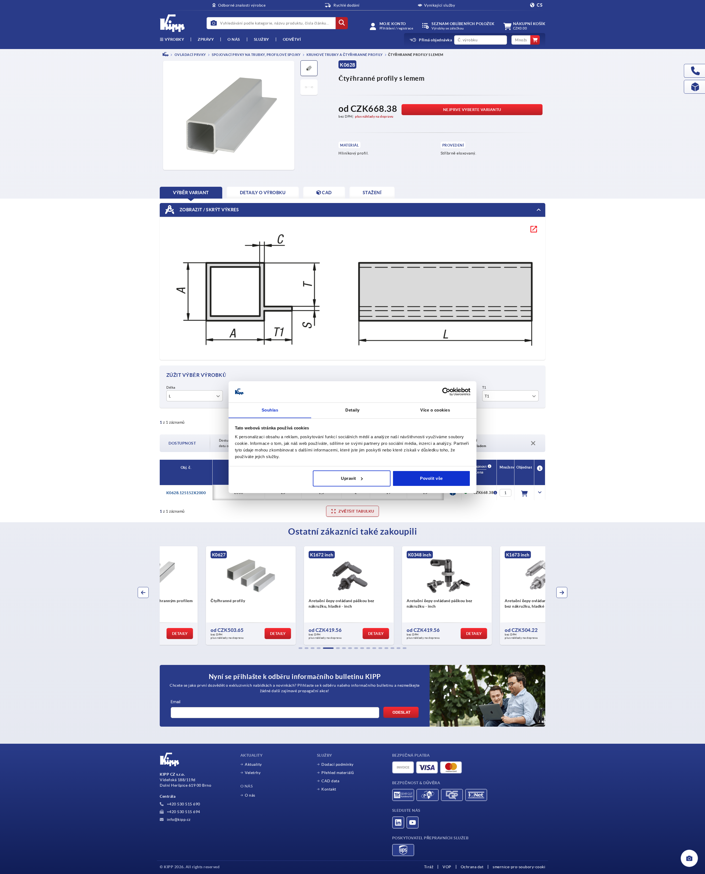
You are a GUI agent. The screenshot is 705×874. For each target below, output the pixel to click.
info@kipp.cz (178, 819)
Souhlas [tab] (270, 409)
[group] (205, 595)
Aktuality (253, 764)
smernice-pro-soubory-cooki (519, 867)
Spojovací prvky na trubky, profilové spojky (256, 54)
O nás (233, 39)
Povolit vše (431, 478)
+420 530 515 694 (183, 812)
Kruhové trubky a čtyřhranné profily (344, 54)
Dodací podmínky (337, 764)
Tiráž (428, 867)
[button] (300, 648)
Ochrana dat (472, 867)
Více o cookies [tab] (435, 409)
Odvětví (292, 39)
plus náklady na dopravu (374, 116)
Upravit (348, 478)
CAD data (330, 781)
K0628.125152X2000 (186, 493)
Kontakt (328, 789)
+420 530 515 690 (183, 804)
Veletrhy (253, 772)
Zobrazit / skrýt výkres (208, 209)
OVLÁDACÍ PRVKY (190, 54)
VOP (447, 867)
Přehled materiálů (337, 772)
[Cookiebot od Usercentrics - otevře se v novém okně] (446, 392)
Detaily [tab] (352, 409)
